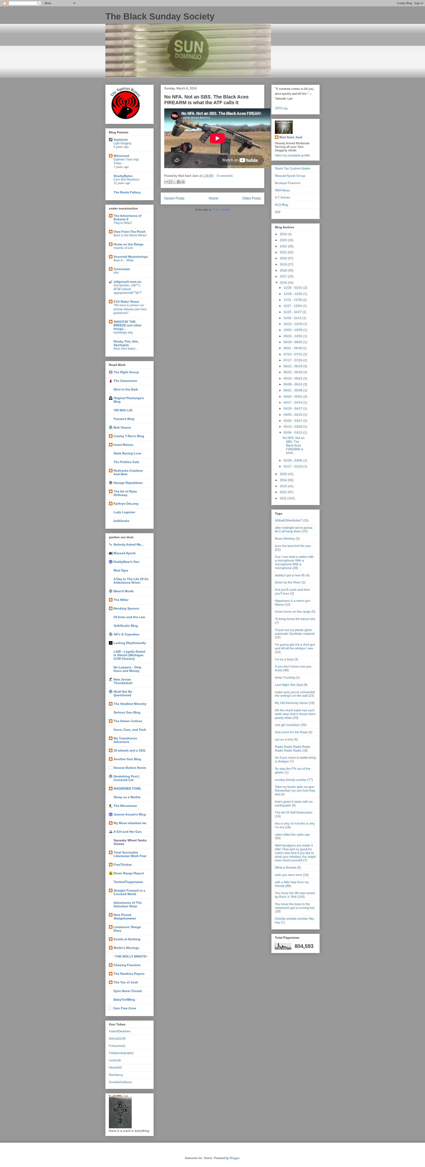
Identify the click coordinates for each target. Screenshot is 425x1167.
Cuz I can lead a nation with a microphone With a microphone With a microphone (294, 562)
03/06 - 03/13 (293, 432)
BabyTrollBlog (124, 999)
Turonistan (122, 269)
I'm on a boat (284, 659)
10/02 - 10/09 (293, 330)
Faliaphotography (121, 1053)
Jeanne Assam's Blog (130, 814)
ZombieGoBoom (120, 1082)
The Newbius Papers (129, 973)
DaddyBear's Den (126, 561)
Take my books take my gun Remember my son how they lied (295, 790)
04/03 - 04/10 (293, 414)
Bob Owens (122, 427)
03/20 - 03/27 (293, 420)
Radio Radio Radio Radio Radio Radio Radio (292, 748)
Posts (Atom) (221, 209)
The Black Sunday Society (159, 16)
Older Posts (251, 198)
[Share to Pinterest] (183, 182)
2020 (284, 258)
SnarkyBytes (123, 176)
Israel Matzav (123, 444)
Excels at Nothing (127, 939)
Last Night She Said (289, 684)
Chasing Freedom (127, 965)
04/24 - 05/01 (293, 396)
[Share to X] (174, 182)
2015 (284, 474)
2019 (284, 264)
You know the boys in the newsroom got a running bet (294, 905)
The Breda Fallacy (127, 192)
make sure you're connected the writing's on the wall (295, 694)
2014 (284, 480)
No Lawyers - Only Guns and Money (127, 669)
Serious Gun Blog (127, 712)
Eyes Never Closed (128, 991)
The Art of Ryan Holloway (125, 493)
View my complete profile (292, 155)
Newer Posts (174, 198)
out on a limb (284, 739)
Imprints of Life (123, 248)
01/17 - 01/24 (293, 466)
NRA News (282, 190)
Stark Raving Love (127, 453)
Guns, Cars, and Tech (130, 729)
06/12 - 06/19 (293, 366)
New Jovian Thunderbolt (123, 681)
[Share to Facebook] (179, 182)
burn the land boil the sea (293, 546)
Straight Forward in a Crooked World (129, 892)
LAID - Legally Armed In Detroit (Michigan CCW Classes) (129, 655)
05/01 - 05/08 (293, 390)
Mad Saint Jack (290, 137)
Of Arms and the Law (129, 617)
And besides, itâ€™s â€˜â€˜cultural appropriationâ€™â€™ (128, 289)
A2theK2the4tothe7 (288, 520)
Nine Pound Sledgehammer (125, 916)
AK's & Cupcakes (126, 634)
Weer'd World (123, 591)
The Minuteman (125, 805)
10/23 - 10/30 (293, 324)
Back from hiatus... (126, 348)
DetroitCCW (117, 1038)
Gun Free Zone (125, 1008)
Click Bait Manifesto (126, 179)
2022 (284, 246)
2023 (284, 240)
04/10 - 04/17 (293, 408)
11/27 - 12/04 (293, 306)
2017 (284, 276)
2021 (284, 252)
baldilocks (121, 521)
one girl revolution (287, 725)
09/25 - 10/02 (293, 336)
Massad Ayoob (125, 553)
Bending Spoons (126, 608)
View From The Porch (130, 231)
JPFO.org (281, 108)
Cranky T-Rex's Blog (129, 436)
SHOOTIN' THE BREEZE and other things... (127, 325)
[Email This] (166, 182)
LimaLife (115, 1060)
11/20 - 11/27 (293, 312)
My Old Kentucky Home (291, 703)
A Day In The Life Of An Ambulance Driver (131, 580)
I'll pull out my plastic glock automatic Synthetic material (295, 631)
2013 (284, 486)
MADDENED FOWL (127, 788)
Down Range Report (129, 873)
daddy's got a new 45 (290, 575)
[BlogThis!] (170, 182)
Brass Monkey (285, 538)
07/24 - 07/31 (293, 354)
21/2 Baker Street (126, 301)
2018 (284, 270)
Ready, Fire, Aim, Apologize (126, 343)
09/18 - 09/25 (293, 342)
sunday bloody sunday (290, 779)
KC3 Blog (281, 204)
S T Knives (282, 197)
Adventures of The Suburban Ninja (128, 904)
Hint (116, 272)
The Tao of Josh (126, 982)
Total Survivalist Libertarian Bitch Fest (130, 854)
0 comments (225, 175)
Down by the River (288, 582)
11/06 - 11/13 (293, 318)
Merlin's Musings (126, 948)
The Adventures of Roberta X (127, 217)
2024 (284, 234)
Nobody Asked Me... (129, 544)
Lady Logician (124, 512)
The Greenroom (125, 381)
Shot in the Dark (126, 389)
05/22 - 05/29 (293, 372)
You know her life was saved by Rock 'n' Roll (295, 894)
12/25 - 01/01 (293, 287)
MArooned (121, 156)
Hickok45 (115, 1067)
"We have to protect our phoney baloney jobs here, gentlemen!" (130, 309)
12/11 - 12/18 (293, 300)
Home (213, 198)
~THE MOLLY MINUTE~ (131, 956)
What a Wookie (285, 867)
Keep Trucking (285, 677)
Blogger (234, 1158)
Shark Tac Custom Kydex (292, 168)
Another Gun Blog (127, 759)
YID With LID (123, 410)
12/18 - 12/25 (293, 294)
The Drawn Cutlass (128, 721)
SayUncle (121, 139)
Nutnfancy (116, 1075)
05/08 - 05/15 (293, 384)
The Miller (121, 600)
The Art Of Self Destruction (293, 812)
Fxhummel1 (117, 1046)
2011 (283, 498)
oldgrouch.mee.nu (127, 281)
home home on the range (293, 611)
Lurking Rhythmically (130, 643)
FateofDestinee (119, 1031)
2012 (284, 492)
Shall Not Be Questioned (123, 693)
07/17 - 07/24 (293, 360)
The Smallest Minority (130, 704)
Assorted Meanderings (131, 256)
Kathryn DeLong (126, 503)
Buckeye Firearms (287, 183)
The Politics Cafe (126, 462)
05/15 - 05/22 (293, 378)
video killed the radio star (292, 834)
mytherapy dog (123, 332)
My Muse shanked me (130, 823)
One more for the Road (291, 732)
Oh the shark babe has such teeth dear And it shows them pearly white (295, 713)
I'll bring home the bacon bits (295, 619)
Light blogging (122, 143)
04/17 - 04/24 (293, 402)
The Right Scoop (126, 372)
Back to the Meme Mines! (130, 235)
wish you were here (288, 875)
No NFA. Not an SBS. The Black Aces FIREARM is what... (294, 445)
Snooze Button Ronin (130, 767)
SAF (278, 212)
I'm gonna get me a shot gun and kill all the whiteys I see (295, 646)
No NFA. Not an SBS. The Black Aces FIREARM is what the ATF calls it (206, 99)
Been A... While (123, 260)
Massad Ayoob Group (290, 175)
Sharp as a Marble (127, 797)
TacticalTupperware (128, 882)
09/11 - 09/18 (293, 348)
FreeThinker (123, 864)
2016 (284, 282)
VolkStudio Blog (126, 625)
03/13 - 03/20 (293, 426)
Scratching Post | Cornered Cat (126, 778)
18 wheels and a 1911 (130, 750)
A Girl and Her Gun (128, 831)
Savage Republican (128, 482)
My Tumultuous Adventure (125, 740)
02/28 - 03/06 (293, 460)
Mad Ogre (121, 570)
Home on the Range (128, 244)
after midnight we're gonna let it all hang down (293, 529)
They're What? (123, 223)
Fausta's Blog (124, 419)
